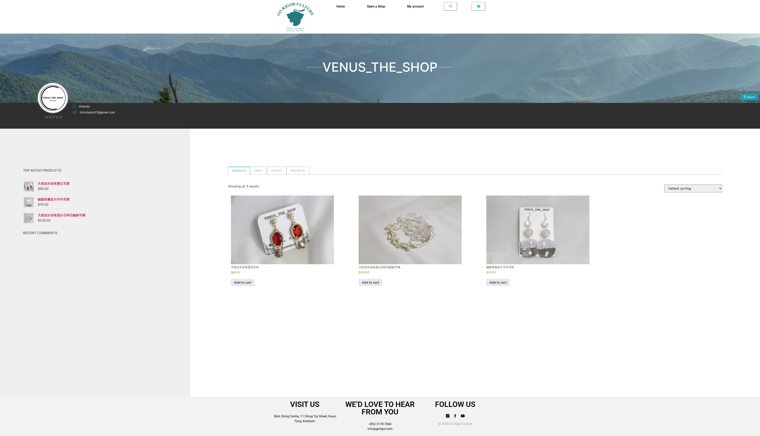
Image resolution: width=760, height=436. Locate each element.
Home (340, 6)
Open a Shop (376, 6)
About (258, 170)
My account (415, 6)
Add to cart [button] (242, 282)
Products (239, 170)
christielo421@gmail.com (97, 112)
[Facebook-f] (455, 416)
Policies (276, 170)
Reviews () (298, 170)
